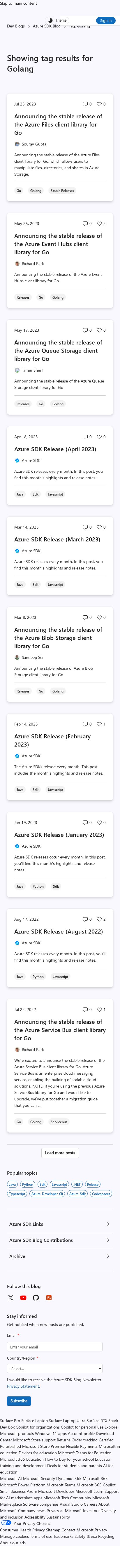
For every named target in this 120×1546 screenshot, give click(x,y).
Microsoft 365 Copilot (96, 1485)
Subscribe (18, 1400)
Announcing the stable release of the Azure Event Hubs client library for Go (58, 243)
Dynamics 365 (69, 1478)
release (92, 1184)
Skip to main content (18, 3)
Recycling (106, 1536)
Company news (31, 1510)
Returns (63, 1440)
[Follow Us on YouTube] (23, 1297)
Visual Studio (71, 1504)
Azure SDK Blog (47, 26)
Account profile (81, 1433)
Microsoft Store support (34, 1440)
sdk (42, 1184)
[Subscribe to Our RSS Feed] (48, 1297)
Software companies (41, 1504)
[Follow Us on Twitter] (10, 1297)
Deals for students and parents (74, 1465)
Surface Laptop (34, 1420)
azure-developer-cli (47, 1193)
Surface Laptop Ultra (67, 1420)
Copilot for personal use (82, 1427)
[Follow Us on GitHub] (36, 1297)
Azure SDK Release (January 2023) (59, 834)
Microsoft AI (11, 1478)
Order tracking (85, 1440)
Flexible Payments (82, 1446)
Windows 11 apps (51, 1433)
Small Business (13, 1491)
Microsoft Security (39, 1478)
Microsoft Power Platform (22, 1485)
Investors (91, 1510)
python (27, 1184)
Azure (32, 1491)
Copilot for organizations (38, 1427)
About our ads (13, 1542)
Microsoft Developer (56, 1491)
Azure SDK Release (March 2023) (57, 539)
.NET (77, 1184)
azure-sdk (77, 1193)
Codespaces (101, 1193)
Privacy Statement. (23, 1386)
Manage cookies (14, 1536)
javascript (59, 1184)
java (12, 1184)
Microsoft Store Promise (43, 1446)
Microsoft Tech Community (67, 1497)
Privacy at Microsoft (64, 1510)
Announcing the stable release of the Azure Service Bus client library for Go (60, 1029)
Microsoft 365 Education (22, 1459)
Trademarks (63, 1536)
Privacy (101, 1530)
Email (13, 1335)
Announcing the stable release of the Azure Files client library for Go (58, 124)
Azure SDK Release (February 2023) (52, 740)
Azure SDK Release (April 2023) (55, 449)
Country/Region (22, 1358)
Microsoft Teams (61, 1485)
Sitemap (53, 1530)
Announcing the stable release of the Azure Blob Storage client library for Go (58, 637)
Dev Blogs (16, 26)
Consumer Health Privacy (22, 1530)
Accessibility (34, 1517)
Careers (90, 1504)
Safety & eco (86, 1536)
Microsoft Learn (89, 1491)
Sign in (106, 20)
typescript (17, 1193)
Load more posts (60, 1152)
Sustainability (58, 1517)
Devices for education (38, 1452)
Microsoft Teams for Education (85, 1452)
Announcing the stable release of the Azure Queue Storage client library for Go (58, 350)
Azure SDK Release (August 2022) (58, 931)
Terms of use (41, 1536)
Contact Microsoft (77, 1530)
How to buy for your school (69, 1459)
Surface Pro (10, 1420)
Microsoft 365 (95, 1478)
